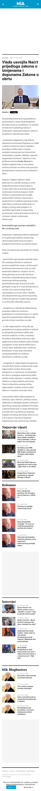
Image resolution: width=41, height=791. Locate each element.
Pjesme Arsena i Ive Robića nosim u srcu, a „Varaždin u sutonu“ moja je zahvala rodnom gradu (26, 610)
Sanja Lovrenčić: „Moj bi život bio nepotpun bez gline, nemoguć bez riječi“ (26, 622)
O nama (12, 771)
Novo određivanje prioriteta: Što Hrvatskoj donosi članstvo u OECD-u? (26, 494)
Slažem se (11, 787)
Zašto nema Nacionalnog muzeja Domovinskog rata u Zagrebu (26, 699)
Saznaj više (27, 787)
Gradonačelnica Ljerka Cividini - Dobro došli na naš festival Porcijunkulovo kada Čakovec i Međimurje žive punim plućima (26, 636)
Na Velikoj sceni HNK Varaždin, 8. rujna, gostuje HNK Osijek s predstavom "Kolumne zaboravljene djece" (26, 452)
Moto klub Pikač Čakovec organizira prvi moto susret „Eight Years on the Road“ (27, 464)
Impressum (5, 771)
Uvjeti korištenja (20, 771)
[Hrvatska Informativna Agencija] (20, 4)
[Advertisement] (20, 31)
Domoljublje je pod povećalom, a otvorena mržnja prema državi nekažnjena (25, 711)
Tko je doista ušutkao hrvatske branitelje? (25, 687)
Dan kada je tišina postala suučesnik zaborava (26, 676)
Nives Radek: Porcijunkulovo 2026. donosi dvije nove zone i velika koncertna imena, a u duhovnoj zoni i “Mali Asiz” (26, 652)
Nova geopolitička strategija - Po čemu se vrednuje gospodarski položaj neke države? (25, 525)
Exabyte (8, 776)
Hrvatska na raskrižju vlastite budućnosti (24, 507)
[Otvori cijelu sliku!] (20, 97)
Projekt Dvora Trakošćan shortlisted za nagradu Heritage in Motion (26, 475)
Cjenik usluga (31, 771)
